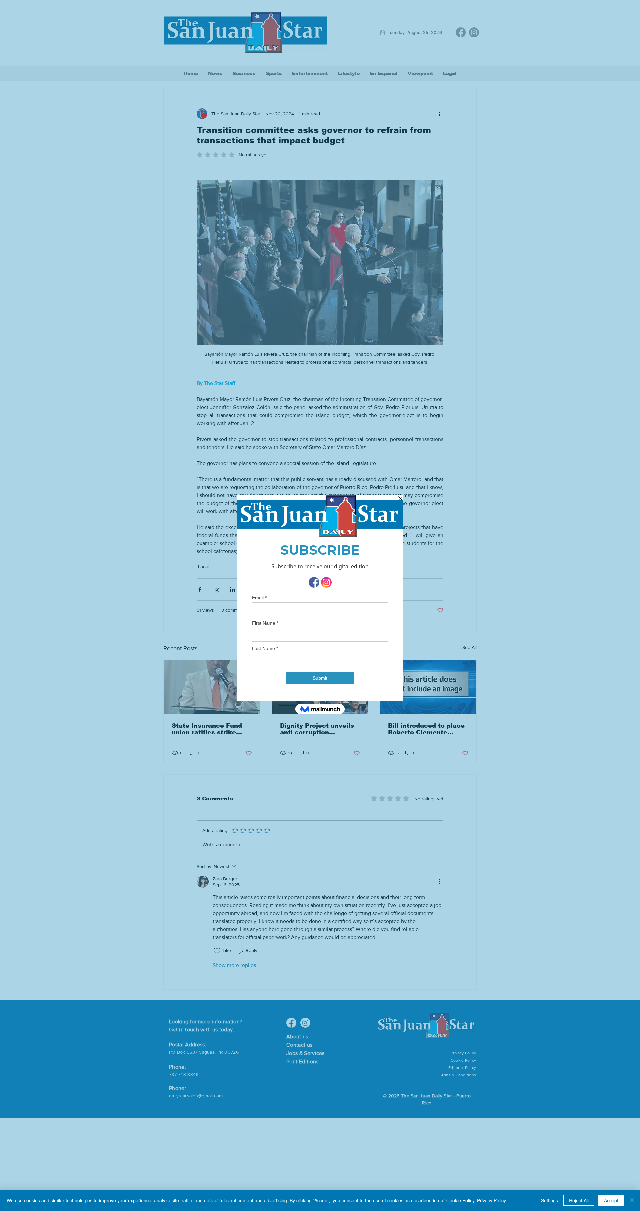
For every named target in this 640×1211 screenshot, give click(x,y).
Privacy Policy (491, 1200)
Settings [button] (549, 1200)
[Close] (632, 1200)
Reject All (579, 1200)
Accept (611, 1200)
